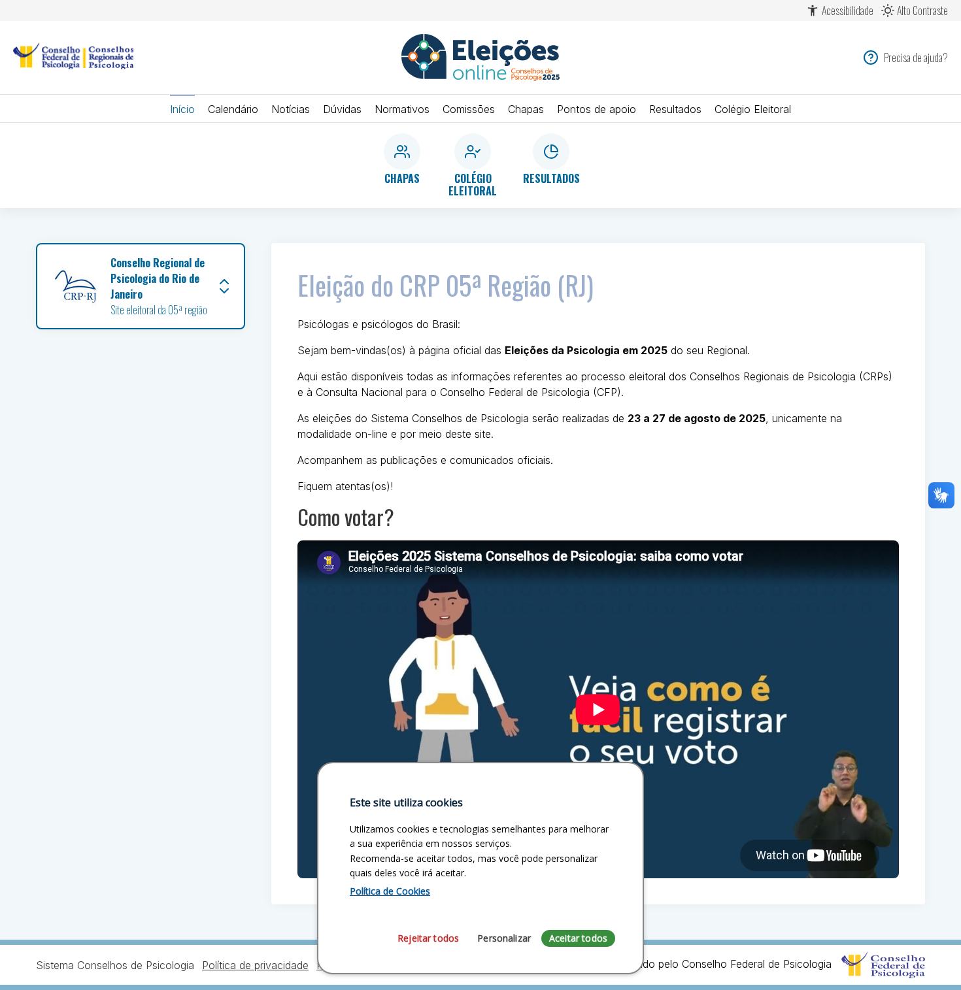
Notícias (290, 109)
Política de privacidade (255, 965)
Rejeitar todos (428, 938)
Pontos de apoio (596, 109)
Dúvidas (342, 109)
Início (182, 109)
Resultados (675, 109)
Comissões (469, 109)
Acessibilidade (847, 10)
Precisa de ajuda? (916, 57)
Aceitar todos (578, 938)
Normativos (402, 109)
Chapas (526, 109)
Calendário (233, 109)
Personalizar (504, 938)
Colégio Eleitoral (753, 109)
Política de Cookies (390, 891)
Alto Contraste (922, 10)
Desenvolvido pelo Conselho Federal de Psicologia (712, 963)
